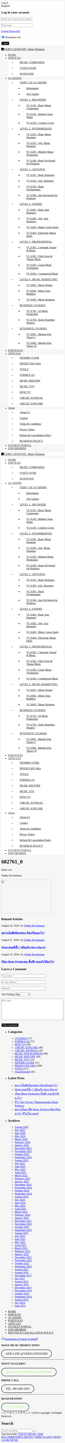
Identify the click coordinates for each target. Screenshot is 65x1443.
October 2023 (22, 1227)
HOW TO (25, 392)
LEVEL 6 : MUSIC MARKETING (39, 279)
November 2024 (23, 1187)
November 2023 (23, 1224)
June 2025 (20, 1166)
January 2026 (22, 1145)
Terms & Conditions (30, 423)
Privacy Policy (27, 429)
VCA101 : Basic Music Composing (38, 107)
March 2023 (21, 1248)
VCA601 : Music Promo (39, 285)
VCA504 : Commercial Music (42, 273)
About (11, 408)
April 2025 (20, 1172)
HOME (12, 55)
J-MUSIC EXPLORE (31, 403)
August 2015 (21, 1281)
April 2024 (20, 1208)
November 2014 (23, 1290)
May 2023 (20, 1242)
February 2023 (22, 1251)
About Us (25, 412)
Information (32, 88)
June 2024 (20, 1202)
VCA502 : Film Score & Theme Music (39, 258)
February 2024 (22, 1214)
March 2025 (21, 1175)
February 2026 (22, 1142)
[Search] (34, 1431)
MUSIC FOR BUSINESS (29, 1053)
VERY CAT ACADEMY (33, 82)
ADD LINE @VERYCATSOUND (27, 1353)
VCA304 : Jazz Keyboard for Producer (42, 197)
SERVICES (14, 58)
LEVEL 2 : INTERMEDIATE (36, 128)
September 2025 (23, 1157)
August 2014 (21, 1299)
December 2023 (23, 1221)
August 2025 (21, 1160)
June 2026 (20, 1133)
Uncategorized (22, 1071)
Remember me (13, 37)
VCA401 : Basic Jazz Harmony (37, 211)
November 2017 (23, 1275)
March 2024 (21, 1211)
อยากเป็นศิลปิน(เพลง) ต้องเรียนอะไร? (22, 932)
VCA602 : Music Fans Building (38, 292)
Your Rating (7, 994)
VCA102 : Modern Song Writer (39, 116)
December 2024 (23, 1184)
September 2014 (23, 1296)
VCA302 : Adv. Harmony (40, 180)
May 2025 (20, 1169)
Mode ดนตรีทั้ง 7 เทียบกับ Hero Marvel (23, 947)
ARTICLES (14, 353)
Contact (24, 418)
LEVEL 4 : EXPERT (31, 204)
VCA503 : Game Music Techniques (39, 266)
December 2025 (23, 1148)
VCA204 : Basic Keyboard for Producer (40, 162)
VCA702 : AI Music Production (37, 313)
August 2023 (21, 1233)
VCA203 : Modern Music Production (40, 153)
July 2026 (20, 1130)
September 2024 (23, 1193)
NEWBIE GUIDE (29, 357)
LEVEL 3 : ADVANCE (32, 169)
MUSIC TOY (27, 386)
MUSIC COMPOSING (32, 62)
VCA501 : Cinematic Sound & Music (41, 249)
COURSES (21, 1038)
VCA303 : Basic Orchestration (35, 188)
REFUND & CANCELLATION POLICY (31, 1332)
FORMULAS (27, 375)
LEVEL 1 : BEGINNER (33, 99)
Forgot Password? (10, 31)
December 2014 (23, 1287)
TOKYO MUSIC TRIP (30, 1434)
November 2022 (23, 1260)
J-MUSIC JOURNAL (31, 397)
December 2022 (23, 1257)
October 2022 (22, 1263)
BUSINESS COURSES (33, 305)
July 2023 (20, 1236)
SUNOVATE (27, 73)
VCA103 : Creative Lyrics (40, 122)
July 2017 (20, 1278)
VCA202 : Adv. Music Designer (38, 145)
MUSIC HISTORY (30, 380)
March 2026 (21, 1139)
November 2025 (23, 1151)
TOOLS (24, 369)
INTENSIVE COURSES (33, 328)
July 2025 (20, 1163)
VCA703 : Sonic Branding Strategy (40, 321)
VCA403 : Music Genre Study (42, 227)
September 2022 (23, 1266)
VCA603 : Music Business (40, 299)
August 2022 (21, 1269)
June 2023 (20, 1239)
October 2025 (22, 1154)
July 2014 (20, 1302)
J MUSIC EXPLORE (26, 1047)
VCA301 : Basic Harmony (40, 175)
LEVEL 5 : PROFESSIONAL (36, 241)
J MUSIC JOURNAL (26, 1050)
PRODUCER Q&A (30, 363)
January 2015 (22, 1284)
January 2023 (22, 1254)
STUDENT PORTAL (20, 445)
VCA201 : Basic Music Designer (38, 136)
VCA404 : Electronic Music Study (41, 234)
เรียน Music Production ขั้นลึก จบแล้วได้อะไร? (27, 961)
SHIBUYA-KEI (43, 1437)
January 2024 (22, 1217)
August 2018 (21, 1272)
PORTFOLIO (15, 350)
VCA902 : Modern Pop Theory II (38, 344)
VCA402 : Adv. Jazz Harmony (37, 220)
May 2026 (20, 1136)
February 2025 (22, 1178)
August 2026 (21, 1127)
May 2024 (20, 1205)
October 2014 (22, 1293)
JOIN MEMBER (17, 448)
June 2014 (20, 1305)
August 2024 (21, 1196)
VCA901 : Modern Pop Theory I (38, 336)
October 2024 (22, 1190)
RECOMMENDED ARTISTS (17, 1437)
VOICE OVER (28, 68)
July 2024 (20, 1199)
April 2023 (20, 1245)
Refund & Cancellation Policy (35, 435)
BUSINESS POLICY (31, 441)
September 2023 (23, 1230)
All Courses (32, 94)
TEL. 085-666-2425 (18, 1388)
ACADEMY (15, 78)
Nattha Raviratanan (34, 925)
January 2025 (22, 1181)
